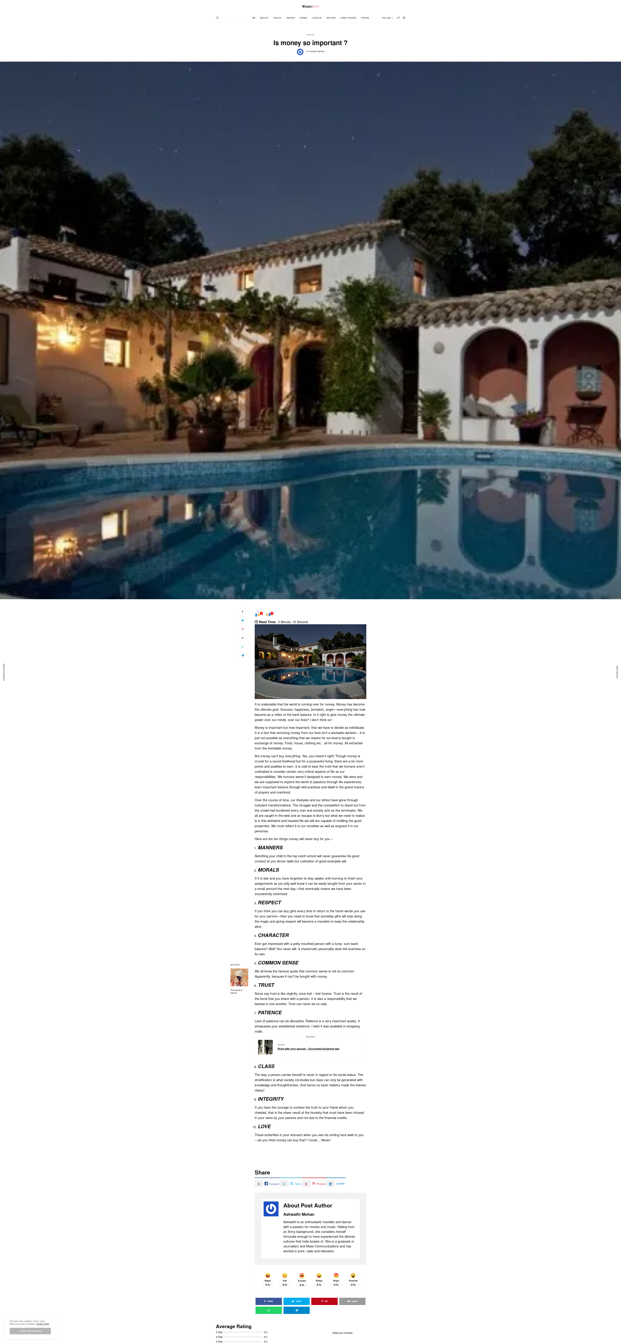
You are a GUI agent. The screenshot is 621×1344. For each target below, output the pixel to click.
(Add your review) (342, 1333)
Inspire (310, 35)
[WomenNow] (310, 6)
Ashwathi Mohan (316, 51)
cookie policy (42, 1323)
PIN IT (312, 661)
